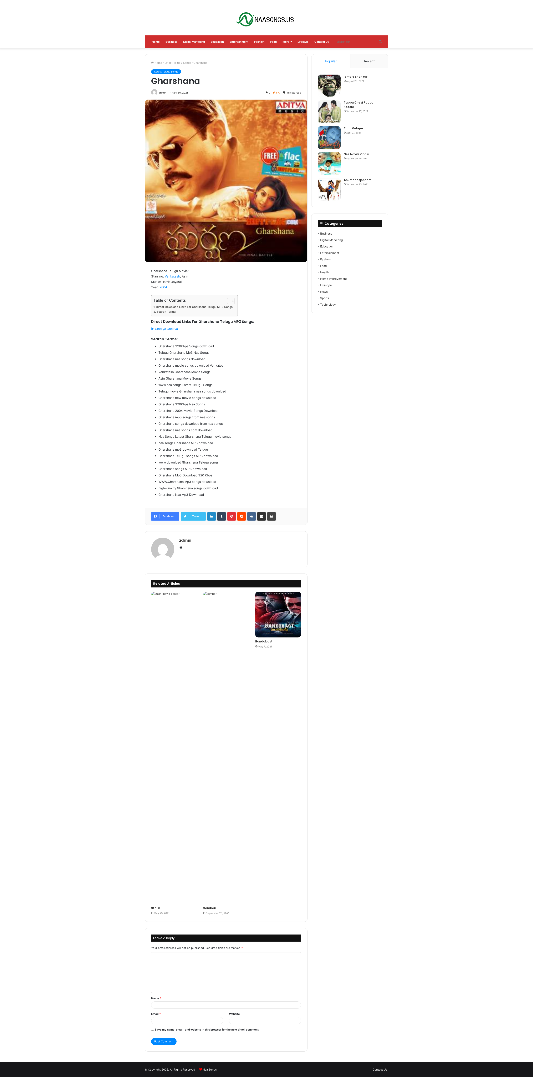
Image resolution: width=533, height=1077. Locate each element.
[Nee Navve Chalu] (329, 163)
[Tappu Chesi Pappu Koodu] (329, 111)
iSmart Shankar (355, 77)
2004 (163, 287)
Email (156, 1014)
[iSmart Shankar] (329, 86)
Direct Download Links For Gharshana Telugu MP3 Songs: (194, 307)
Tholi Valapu (353, 128)
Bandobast (264, 641)
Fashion (259, 41)
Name (156, 998)
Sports (324, 298)
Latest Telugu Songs (177, 62)
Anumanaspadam (357, 180)
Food (273, 41)
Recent (369, 61)
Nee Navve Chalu (356, 154)
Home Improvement (333, 278)
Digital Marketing (194, 41)
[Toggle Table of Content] (228, 301)
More (286, 41)
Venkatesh (172, 276)
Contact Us (321, 41)
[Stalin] (174, 748)
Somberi (209, 908)
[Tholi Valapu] (329, 137)
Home (156, 41)
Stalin (155, 908)
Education (217, 41)
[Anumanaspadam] (329, 189)
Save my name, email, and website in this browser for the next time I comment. (207, 1029)
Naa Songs (210, 1069)
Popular (331, 61)
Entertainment (239, 41)
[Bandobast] (278, 614)
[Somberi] (226, 748)
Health (324, 272)
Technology (328, 304)
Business (171, 41)
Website (234, 1014)
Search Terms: (166, 311)
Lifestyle (303, 41)
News (324, 291)
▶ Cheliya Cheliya (164, 329)
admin (162, 92)
